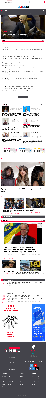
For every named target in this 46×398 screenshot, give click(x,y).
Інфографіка (34, 386)
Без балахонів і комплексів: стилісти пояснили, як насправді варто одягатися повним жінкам (24, 72)
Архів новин (12, 369)
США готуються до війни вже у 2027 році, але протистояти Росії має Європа (11, 140)
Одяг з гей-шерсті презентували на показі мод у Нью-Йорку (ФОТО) (22, 86)
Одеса (21, 381)
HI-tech (3, 384)
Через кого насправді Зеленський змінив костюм (16, 81)
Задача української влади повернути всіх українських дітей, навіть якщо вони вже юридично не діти (11, 114)
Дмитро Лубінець (14, 106)
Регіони (33, 384)
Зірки (3, 386)
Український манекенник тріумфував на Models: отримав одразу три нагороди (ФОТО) (23, 79)
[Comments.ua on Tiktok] (27, 7)
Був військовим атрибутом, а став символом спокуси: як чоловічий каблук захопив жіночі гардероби (23, 50)
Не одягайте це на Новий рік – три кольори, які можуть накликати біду (21, 88)
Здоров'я (4, 381)
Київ (21, 378)
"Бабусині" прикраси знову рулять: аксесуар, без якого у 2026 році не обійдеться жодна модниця (24, 75)
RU (34, 2)
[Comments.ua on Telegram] (25, 7)
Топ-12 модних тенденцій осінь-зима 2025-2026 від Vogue (17, 90)
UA (31, 2)
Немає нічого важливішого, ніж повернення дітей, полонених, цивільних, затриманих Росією (31, 114)
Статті (21, 13)
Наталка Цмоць (34, 106)
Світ (3, 378)
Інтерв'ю (26, 13)
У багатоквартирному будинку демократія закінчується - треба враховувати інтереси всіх (10, 128)
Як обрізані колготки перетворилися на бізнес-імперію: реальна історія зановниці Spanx (23, 46)
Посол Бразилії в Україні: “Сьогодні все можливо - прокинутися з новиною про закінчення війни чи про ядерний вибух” (20, 249)
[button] (9, 32)
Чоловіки (10, 386)
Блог (39, 381)
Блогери (12, 367)
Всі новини (41, 40)
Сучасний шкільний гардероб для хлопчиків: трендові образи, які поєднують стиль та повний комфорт (24, 59)
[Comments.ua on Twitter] (19, 7)
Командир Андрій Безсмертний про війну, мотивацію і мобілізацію (8, 270)
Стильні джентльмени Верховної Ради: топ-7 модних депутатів (13, 211)
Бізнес (9, 376)
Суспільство (11, 378)
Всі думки (42, 104)
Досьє (3, 389)
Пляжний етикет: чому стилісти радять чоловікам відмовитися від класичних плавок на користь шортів (24, 63)
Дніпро (21, 384)
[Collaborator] (38, 322)
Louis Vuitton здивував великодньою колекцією (15, 65)
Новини (33, 376)
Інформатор (12, 357)
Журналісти (12, 364)
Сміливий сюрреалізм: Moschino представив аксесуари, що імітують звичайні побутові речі (23, 68)
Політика (4, 376)
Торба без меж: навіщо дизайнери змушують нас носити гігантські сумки (21, 43)
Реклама (12, 362)
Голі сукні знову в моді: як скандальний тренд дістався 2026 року (19, 56)
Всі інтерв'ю (42, 220)
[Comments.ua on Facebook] (23, 7)
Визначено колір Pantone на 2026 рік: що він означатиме (19, 84)
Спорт (9, 384)
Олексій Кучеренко (14, 119)
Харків (21, 376)
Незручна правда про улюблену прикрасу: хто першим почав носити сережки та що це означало (24, 53)
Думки (31, 13)
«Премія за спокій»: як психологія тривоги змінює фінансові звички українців (32, 126)
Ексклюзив (16, 13)
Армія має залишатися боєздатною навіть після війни (32, 142)
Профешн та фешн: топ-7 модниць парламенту (35, 209)
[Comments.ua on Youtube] (21, 7)
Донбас (22, 386)
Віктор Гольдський (35, 119)
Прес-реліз (34, 381)
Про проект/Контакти (12, 360)
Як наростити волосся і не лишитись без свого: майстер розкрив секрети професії (23, 92)
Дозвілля (10, 381)
